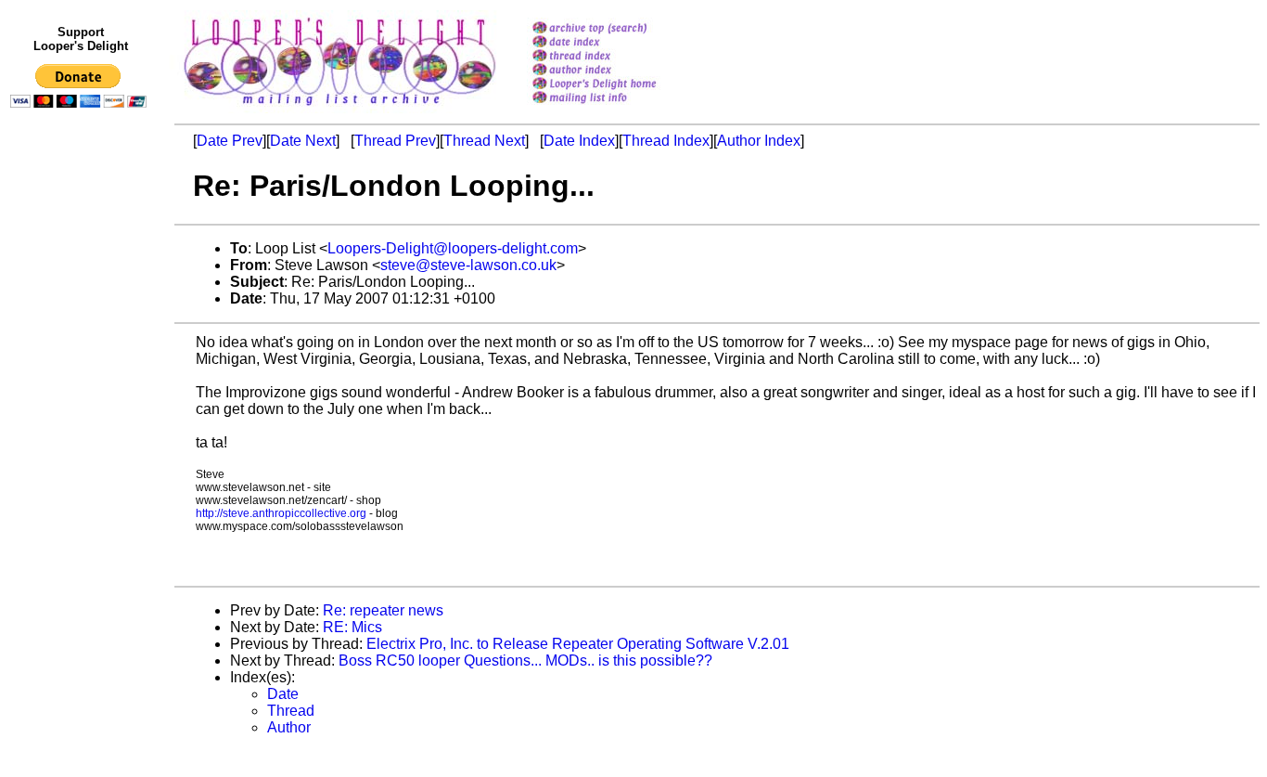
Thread (290, 711)
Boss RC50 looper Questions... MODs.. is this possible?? (525, 660)
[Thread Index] (618, 57)
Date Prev (229, 141)
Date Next (303, 141)
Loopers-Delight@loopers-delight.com (452, 248)
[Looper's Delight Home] (618, 85)
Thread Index (666, 141)
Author (289, 727)
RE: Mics (352, 627)
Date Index (579, 141)
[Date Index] (618, 43)
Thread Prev (395, 141)
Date (283, 694)
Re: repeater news (383, 610)
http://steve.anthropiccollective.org (281, 513)
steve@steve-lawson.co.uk (468, 265)
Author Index (758, 141)
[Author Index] (618, 71)
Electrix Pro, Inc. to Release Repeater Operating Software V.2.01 (577, 644)
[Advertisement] (81, 498)
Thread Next (484, 141)
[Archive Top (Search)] (618, 29)
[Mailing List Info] (618, 108)
